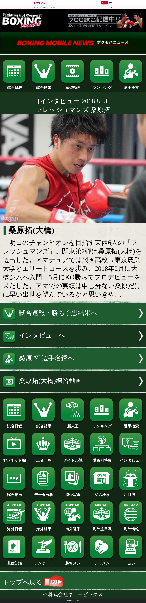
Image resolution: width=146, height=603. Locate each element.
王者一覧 (43, 460)
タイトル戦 (73, 460)
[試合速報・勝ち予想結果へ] (73, 322)
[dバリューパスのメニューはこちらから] (110, 3)
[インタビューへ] (73, 344)
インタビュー (131, 460)
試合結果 (43, 87)
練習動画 (73, 87)
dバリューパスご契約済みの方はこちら (44, 7)
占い (131, 563)
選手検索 (131, 87)
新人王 (73, 426)
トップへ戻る (23, 582)
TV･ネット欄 (14, 460)
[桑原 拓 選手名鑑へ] (73, 367)
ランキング (102, 87)
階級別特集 (102, 460)
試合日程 (14, 87)
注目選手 (131, 494)
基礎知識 (14, 563)
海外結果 (43, 529)
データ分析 (43, 494)
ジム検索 (102, 494)
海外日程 (14, 529)
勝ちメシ (73, 563)
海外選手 (73, 529)
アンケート (43, 563)
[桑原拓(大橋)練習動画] (73, 389)
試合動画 (14, 494)
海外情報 (131, 529)
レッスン (102, 563)
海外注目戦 (102, 529)
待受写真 (73, 494)
